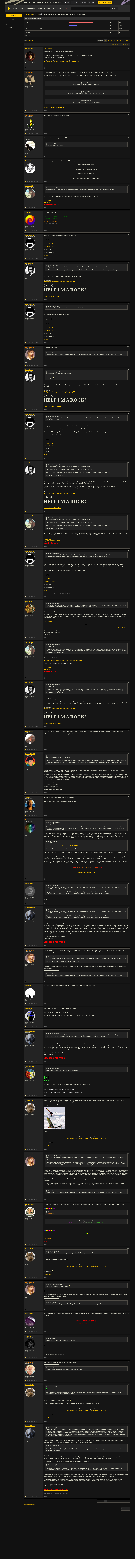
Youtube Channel (54, 107)
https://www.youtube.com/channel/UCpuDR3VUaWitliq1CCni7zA (62, 61)
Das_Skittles (29, 72)
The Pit (36, 14)
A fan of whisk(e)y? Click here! (52, 296)
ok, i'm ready (29, 883)
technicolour (29, 731)
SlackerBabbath (30, 907)
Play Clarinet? (48, 621)
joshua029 (28, 1362)
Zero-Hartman (29, 1204)
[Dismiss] (127, 2)
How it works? (125, 44)
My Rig (46, 255)
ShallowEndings (30, 1100)
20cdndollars (29, 601)
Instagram (47, 200)
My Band (46, 107)
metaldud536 (29, 186)
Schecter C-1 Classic (50, 246)
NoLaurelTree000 (30, 754)
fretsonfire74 (29, 985)
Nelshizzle (28, 161)
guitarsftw (28, 138)
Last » (127, 40)
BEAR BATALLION (123, 628)
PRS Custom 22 (48, 243)
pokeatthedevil (29, 1066)
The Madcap (29, 48)
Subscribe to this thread (29, 1504)
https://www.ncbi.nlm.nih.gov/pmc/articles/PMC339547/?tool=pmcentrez (64, 660)
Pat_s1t (27, 820)
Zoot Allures (29, 263)
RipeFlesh (28, 212)
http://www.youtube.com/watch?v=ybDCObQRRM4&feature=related (86, 1138)
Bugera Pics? (47, 1146)
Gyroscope (28, 1336)
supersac (28, 115)
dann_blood (29, 347)
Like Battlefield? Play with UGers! (86, 872)
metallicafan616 (30, 1313)
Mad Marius (28, 1008)
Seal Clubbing (48, 48)
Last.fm (61, 107)
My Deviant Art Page (52, 202)
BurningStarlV (29, 235)
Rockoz (27, 797)
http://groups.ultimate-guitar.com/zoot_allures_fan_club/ (59, 281)
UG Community (28, 14)
